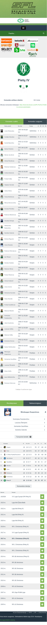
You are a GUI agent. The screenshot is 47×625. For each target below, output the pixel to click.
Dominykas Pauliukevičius (21, 419)
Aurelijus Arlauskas (9, 137)
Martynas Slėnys (8, 269)
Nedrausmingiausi (35, 403)
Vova (7, 451)
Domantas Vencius (9, 341)
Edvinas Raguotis (9, 239)
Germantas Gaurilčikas (10, 359)
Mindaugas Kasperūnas (30, 412)
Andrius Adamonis (9, 172)
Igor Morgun (7, 257)
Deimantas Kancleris (9, 292)
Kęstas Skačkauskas (9, 347)
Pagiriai (8, 447)
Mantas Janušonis (9, 155)
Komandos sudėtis (12, 121)
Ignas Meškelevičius (9, 377)
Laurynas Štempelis (9, 365)
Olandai (8, 465)
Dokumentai (42, 612)
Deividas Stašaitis (9, 263)
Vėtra (7, 469)
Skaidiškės (9, 462)
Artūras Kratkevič (8, 280)
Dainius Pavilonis (8, 149)
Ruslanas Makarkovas (10, 214)
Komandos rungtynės (35, 121)
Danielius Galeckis (9, 233)
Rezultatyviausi (12, 403)
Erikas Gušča (7, 371)
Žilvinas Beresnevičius (10, 202)
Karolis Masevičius (9, 143)
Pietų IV (8, 480)
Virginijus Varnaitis (9, 184)
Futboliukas (9, 476)
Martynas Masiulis (9, 310)
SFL (35, 612)
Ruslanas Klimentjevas (10, 251)
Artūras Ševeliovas (9, 161)
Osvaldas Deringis (9, 220)
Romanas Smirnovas (9, 383)
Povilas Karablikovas (9, 304)
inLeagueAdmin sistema (7, 620)
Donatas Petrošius (9, 208)
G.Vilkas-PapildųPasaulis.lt (13, 454)
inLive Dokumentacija (19, 612)
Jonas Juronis (8, 286)
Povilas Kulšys (8, 178)
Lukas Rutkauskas (9, 131)
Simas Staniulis (8, 298)
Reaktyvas (9, 473)
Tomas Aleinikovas (9, 196)
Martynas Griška (8, 335)
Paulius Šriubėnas (9, 274)
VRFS (30, 612)
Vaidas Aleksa (8, 190)
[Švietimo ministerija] (23, 20)
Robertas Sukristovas (10, 167)
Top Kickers (9, 458)
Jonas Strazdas (8, 245)
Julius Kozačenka (9, 323)
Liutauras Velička (8, 329)
